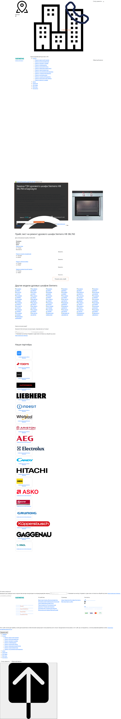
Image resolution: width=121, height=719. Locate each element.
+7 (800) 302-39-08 (66, 30)
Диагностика (19, 246)
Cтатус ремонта (97, 1)
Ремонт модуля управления (23, 254)
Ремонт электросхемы (22, 261)
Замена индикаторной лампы (24, 269)
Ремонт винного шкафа (41, 80)
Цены (34, 82)
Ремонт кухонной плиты (41, 67)
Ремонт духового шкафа (41, 63)
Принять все (4, 632)
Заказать (60, 252)
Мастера (35, 87)
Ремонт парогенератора (42, 70)
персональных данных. (21, 335)
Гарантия (35, 83)
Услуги (34, 58)
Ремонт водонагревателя (42, 61)
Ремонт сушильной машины (43, 77)
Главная (4, 634)
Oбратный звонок (98, 60)
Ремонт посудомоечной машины (44, 72)
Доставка (35, 85)
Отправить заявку (39, 222)
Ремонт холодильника (41, 75)
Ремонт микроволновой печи (43, 68)
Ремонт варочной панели (42, 60)
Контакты (35, 88)
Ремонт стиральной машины (43, 73)
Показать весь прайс (60, 279)
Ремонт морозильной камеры (43, 78)
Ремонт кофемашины (41, 65)
